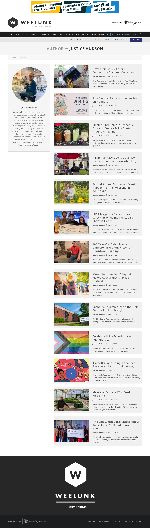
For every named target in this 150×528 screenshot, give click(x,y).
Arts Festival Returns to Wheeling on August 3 (115, 99)
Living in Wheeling (124, 34)
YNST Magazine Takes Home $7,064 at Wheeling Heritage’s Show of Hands (113, 217)
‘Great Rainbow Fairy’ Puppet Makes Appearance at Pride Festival (112, 277)
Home (13, 34)
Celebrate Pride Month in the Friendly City (112, 337)
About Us (124, 40)
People (44, 34)
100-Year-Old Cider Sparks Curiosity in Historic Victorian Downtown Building (112, 247)
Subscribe (136, 40)
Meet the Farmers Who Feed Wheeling (111, 393)
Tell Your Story (82, 40)
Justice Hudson (99, 76)
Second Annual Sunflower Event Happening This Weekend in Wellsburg (114, 187)
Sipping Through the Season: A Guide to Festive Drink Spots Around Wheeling (113, 128)
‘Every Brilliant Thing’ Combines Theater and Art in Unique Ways (114, 364)
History (58, 34)
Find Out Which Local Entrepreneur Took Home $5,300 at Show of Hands (116, 425)
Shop (70, 40)
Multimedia (98, 34)
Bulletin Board (76, 34)
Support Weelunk (110, 40)
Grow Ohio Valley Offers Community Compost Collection (114, 70)
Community (29, 34)
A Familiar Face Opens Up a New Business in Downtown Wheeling (114, 159)
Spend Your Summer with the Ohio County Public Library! (116, 308)
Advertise (96, 40)
